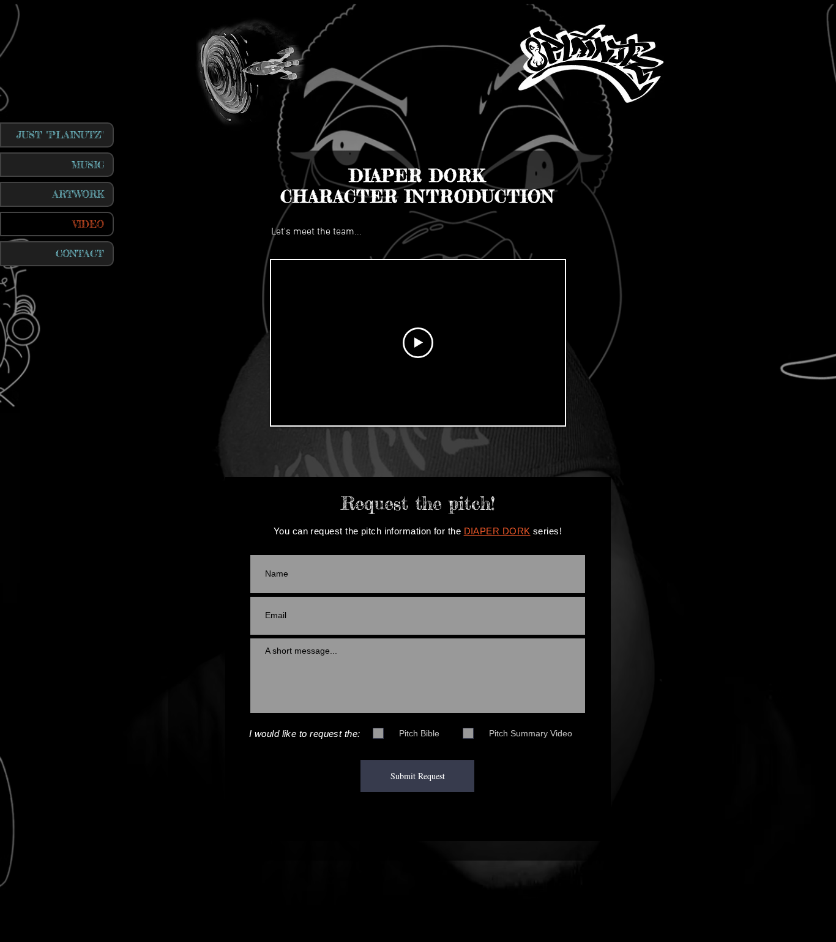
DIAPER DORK (497, 531)
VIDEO (88, 224)
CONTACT (80, 253)
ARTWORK (78, 194)
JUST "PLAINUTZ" (60, 135)
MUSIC (88, 165)
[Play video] (418, 342)
